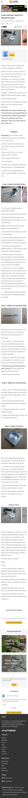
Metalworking (19, 21)
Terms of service (19, 787)
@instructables (8, 778)
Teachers (4, 754)
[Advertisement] (14, 8)
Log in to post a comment (14, 712)
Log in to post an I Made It (14, 622)
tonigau (5, 21)
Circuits (4, 738)
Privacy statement (8, 790)
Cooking (4, 747)
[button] (2, 2)
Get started (5, 763)
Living (3, 749)
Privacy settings (18, 790)
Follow (12, 55)
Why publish (5, 761)
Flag (5, 704)
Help (3, 766)
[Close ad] (26, 6)
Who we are (5, 770)
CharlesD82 (9, 696)
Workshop (11, 21)
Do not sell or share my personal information (15, 792)
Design (4, 742)
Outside (4, 751)
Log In (14, 685)
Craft (3, 744)
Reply (14, 708)
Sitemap (4, 768)
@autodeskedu (8, 781)
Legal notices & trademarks (10, 795)
